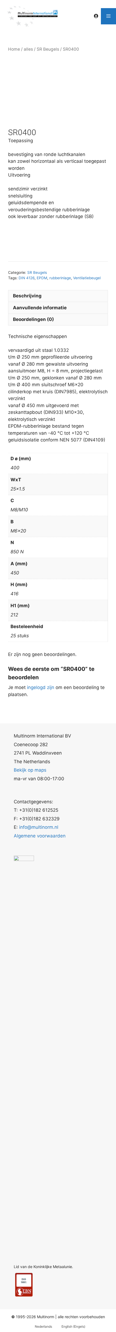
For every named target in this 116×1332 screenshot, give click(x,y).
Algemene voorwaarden (40, 836)
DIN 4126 (27, 278)
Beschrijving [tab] (27, 295)
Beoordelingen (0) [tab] (33, 319)
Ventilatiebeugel (87, 278)
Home (14, 49)
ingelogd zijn (40, 687)
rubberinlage (60, 278)
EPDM (42, 278)
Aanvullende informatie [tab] (40, 307)
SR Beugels (48, 49)
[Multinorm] (32, 16)
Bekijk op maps (30, 770)
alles (28, 49)
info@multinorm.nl (38, 827)
